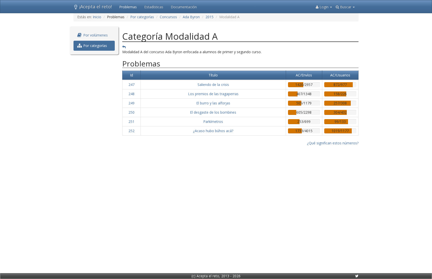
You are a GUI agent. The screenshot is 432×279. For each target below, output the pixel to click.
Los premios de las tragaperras (213, 93)
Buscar (345, 6)
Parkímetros (213, 121)
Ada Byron (191, 16)
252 (131, 130)
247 (131, 84)
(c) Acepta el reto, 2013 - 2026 (216, 276)
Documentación (184, 6)
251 (131, 121)
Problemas (128, 6)
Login (324, 6)
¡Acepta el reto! (95, 6)
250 (131, 112)
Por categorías (142, 16)
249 (131, 103)
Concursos (168, 16)
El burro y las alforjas (213, 103)
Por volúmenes (95, 35)
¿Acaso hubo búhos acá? (213, 130)
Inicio (97, 16)
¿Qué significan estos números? (332, 143)
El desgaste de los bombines (213, 112)
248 (131, 93)
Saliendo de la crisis (213, 84)
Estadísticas (153, 6)
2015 (210, 16)
